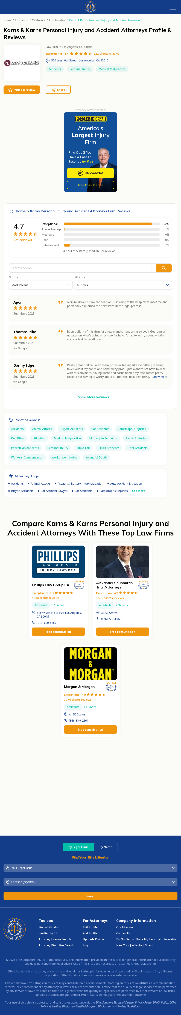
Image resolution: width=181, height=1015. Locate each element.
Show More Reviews (93, 397)
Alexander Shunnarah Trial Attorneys (114, 585)
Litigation (21, 20)
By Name (106, 847)
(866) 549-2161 (78, 721)
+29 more (57, 605)
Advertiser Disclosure (62, 1006)
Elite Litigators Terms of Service (115, 1002)
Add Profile (90, 933)
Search (90, 896)
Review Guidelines (129, 1006)
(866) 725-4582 (111, 619)
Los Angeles (57, 20)
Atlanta (137, 945)
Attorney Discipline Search (56, 945)
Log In (87, 945)
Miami (149, 945)
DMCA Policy (160, 1002)
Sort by (14, 277)
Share (61, 90)
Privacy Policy (143, 1002)
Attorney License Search (55, 939)
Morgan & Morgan (79, 686)
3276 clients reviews (78, 699)
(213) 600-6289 (46, 623)
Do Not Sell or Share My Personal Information (146, 939)
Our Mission (124, 927)
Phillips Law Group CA (50, 585)
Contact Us (123, 933)
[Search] (164, 268)
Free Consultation (90, 185)
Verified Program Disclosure (93, 1006)
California (38, 20)
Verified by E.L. (48, 933)
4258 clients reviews (45, 597)
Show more (160, 377)
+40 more (122, 605)
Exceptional (43, 593)
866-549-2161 (94, 173)
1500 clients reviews (110, 598)
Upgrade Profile (93, 939)
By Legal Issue (78, 847)
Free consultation (58, 632)
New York (122, 945)
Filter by (80, 277)
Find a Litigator (49, 927)
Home (7, 20)
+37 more (90, 707)
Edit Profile (90, 927)
